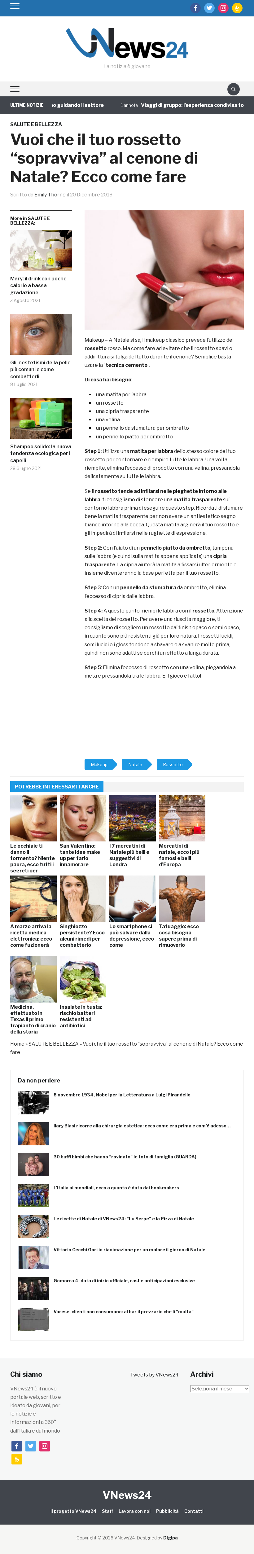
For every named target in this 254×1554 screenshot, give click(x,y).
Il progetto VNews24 (73, 1511)
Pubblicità (167, 1511)
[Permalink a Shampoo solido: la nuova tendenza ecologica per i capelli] (41, 420)
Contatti (194, 1511)
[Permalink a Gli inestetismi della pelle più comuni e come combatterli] (41, 336)
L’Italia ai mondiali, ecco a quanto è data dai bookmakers (116, 1187)
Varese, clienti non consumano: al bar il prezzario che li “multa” (124, 1311)
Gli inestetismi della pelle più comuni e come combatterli (40, 370)
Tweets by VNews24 (154, 1375)
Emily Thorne (50, 195)
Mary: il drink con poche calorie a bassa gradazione (38, 286)
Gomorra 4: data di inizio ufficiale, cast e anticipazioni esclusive (124, 1280)
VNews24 (127, 1495)
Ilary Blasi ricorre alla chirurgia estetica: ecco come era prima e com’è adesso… (142, 1125)
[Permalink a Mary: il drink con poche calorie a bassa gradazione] (41, 252)
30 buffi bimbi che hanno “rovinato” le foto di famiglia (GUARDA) (125, 1156)
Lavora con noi (135, 1511)
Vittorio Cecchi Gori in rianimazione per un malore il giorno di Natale (129, 1249)
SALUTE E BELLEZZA (36, 124)
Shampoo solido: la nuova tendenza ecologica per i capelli (40, 453)
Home (17, 1044)
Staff (107, 1511)
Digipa (170, 1537)
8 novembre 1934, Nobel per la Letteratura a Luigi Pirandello (122, 1094)
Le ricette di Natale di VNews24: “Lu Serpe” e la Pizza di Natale (124, 1218)
